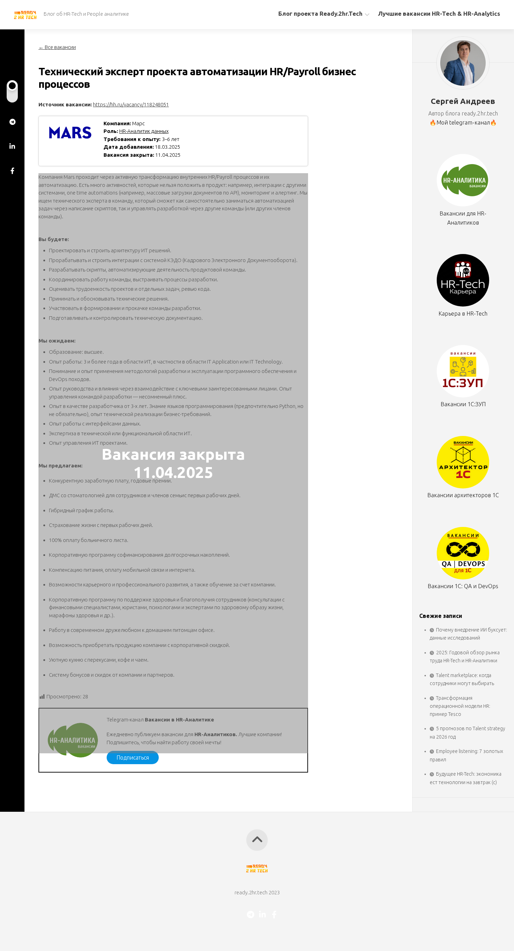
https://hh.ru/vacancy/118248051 (131, 104)
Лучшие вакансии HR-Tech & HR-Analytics (439, 13)
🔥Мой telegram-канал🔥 (463, 122)
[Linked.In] (12, 146)
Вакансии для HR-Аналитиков (463, 217)
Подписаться (132, 757)
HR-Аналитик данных (144, 131)
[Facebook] (12, 171)
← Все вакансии (57, 47)
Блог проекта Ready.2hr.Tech (320, 13)
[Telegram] (12, 122)
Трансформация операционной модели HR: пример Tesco (460, 706)
